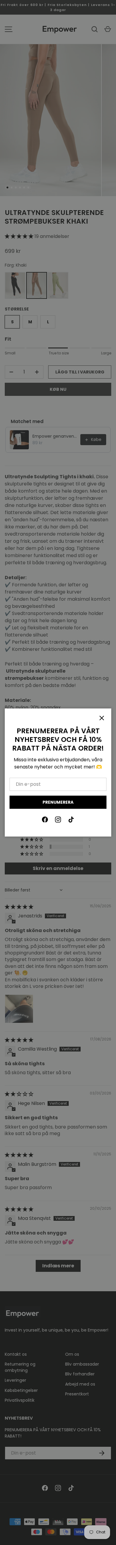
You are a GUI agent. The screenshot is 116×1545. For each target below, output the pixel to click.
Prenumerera (58, 802)
